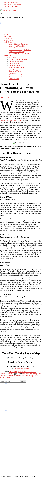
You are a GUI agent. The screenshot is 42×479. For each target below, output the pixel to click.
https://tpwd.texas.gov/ (22, 368)
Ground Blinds (17, 376)
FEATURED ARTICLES (27, 372)
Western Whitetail (6, 374)
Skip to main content (11, 3)
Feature (9, 376)
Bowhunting (32, 374)
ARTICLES (13, 372)
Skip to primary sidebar (12, 6)
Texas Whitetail (5, 377)
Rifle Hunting (28, 376)
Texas (36, 376)
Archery (24, 374)
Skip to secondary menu (12, 4)
